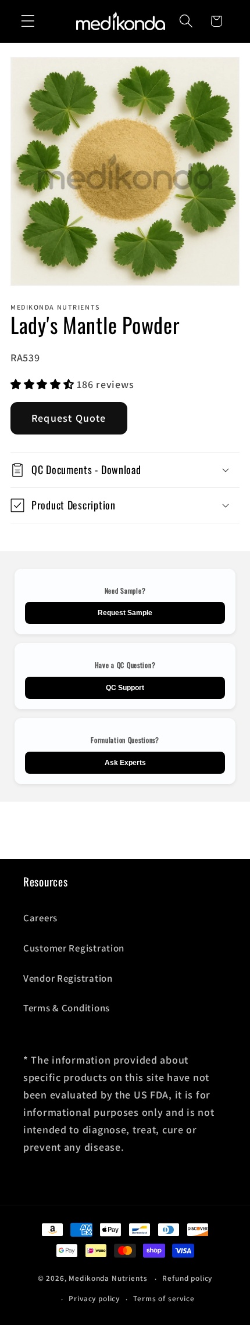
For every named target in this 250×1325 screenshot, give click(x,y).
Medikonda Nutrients (108, 1279)
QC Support (125, 688)
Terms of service (163, 1299)
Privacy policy (94, 1299)
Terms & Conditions (66, 1007)
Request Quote (68, 418)
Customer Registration (73, 948)
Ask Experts (125, 763)
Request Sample (125, 613)
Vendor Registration (68, 978)
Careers (40, 917)
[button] (28, 21)
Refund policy (187, 1278)
